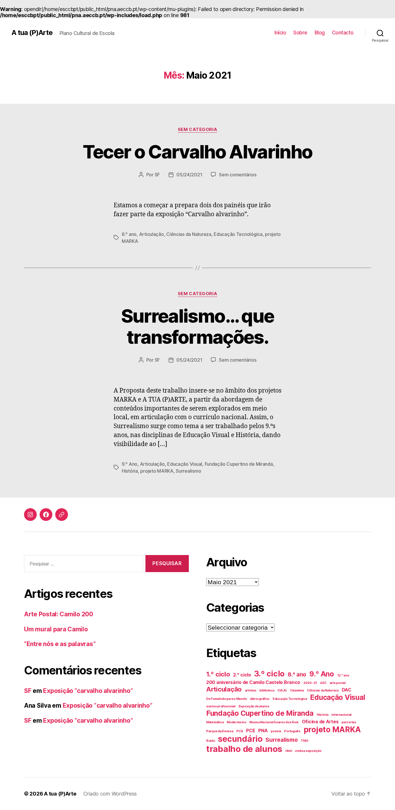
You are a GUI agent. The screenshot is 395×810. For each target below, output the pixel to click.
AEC (323, 683)
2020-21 (310, 683)
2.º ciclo (242, 675)
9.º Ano (129, 464)
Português (292, 731)
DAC (346, 690)
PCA (239, 731)
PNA (262, 730)
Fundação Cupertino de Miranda (239, 464)
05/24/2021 (189, 174)
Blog (320, 32)
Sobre (300, 32)
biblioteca (266, 690)
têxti (288, 751)
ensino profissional (220, 706)
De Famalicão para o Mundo (226, 699)
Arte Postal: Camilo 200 (58, 614)
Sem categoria (197, 129)
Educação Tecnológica (238, 234)
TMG (304, 741)
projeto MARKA (156, 471)
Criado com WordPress (110, 794)
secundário (240, 739)
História (130, 471)
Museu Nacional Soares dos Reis (274, 722)
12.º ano (343, 675)
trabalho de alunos (244, 749)
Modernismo (236, 722)
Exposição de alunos (254, 706)
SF (157, 174)
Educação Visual (184, 464)
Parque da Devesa (219, 731)
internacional (341, 715)
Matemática (215, 722)
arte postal (338, 683)
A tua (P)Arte (32, 32)
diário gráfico (260, 699)
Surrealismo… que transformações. (197, 326)
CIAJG (282, 690)
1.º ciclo (218, 674)
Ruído (210, 741)
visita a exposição (308, 751)
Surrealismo (188, 471)
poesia (276, 731)
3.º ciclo (269, 673)
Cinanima (297, 690)
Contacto (343, 32)
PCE (250, 730)
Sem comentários (237, 174)
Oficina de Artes (320, 721)
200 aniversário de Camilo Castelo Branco (253, 682)
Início (280, 32)
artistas (250, 690)
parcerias (349, 722)
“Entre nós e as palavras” (59, 644)
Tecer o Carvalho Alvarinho (198, 151)
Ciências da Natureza (188, 234)
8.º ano (129, 234)
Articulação (151, 234)
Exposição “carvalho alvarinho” (88, 690)
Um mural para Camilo (56, 629)
